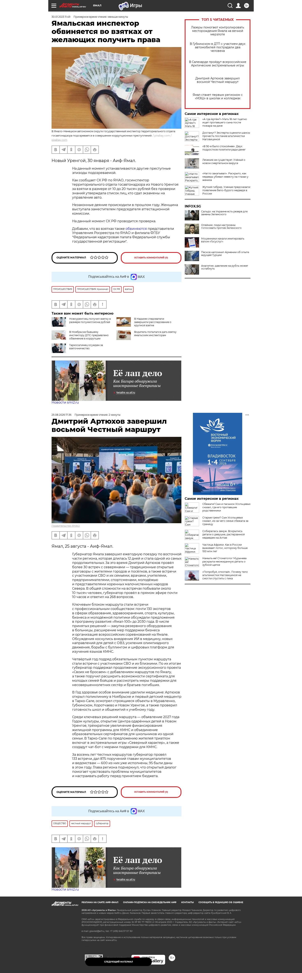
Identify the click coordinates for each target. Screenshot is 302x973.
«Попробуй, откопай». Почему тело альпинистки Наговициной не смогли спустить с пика (225, 575)
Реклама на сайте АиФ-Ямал (100, 902)
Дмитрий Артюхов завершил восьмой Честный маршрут (217, 80)
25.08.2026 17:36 (61, 414)
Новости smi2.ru (65, 402)
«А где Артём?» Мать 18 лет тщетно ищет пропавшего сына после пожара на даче (224, 122)
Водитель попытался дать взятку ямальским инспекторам (155, 333)
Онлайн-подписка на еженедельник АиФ (149, 902)
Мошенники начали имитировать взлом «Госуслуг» (222, 240)
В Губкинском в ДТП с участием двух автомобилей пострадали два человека (217, 47)
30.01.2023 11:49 (61, 16)
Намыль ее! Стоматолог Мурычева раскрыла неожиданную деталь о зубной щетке (224, 561)
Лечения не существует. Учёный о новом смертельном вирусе (223, 161)
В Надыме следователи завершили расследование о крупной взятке (152, 322)
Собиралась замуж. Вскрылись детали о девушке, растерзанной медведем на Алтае (223, 534)
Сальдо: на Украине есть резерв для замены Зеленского (224, 213)
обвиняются (136, 229)
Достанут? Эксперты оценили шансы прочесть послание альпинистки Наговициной (226, 136)
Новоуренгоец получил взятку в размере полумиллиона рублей (90, 320)
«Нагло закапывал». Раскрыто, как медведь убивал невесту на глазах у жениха (225, 177)
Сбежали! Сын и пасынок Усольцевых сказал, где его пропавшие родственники (226, 507)
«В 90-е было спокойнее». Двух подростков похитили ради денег (224, 148)
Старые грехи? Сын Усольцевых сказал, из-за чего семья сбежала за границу (225, 521)
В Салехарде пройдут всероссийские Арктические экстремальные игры (217, 63)
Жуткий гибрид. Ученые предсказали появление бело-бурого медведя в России (226, 190)
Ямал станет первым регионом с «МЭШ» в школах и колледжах (218, 96)
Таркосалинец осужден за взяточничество (86, 347)
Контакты (187, 902)
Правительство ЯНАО (66, 525)
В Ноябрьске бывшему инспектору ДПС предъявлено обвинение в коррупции (89, 335)
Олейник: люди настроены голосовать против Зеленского (221, 226)
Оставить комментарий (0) (151, 257)
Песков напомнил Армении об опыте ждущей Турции (225, 254)
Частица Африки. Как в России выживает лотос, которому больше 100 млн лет (225, 548)
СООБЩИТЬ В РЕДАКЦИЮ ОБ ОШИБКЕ (220, 902)
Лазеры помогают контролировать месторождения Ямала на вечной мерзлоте (217, 31)
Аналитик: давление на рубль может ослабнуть (224, 267)
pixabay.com (59, 139)
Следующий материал (118, 961)
